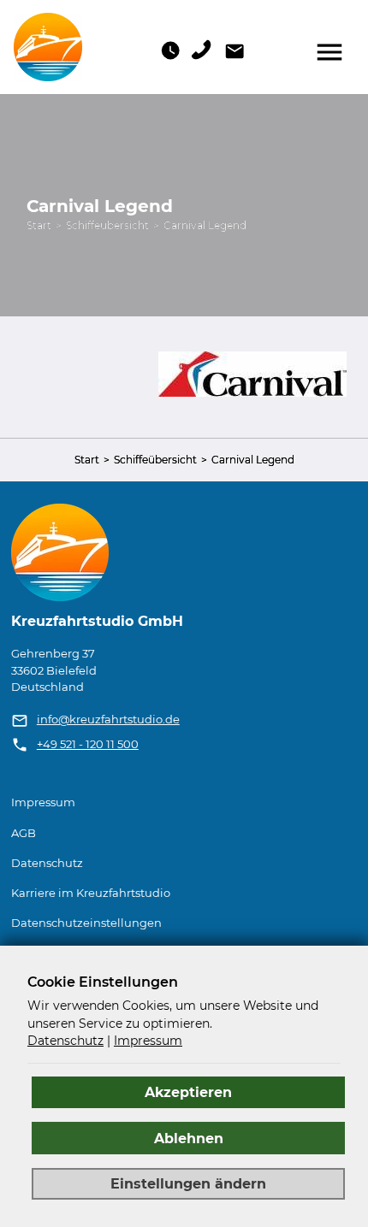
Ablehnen (188, 1138)
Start (39, 225)
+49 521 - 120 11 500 (88, 744)
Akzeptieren (188, 1091)
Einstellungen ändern (188, 1183)
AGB (23, 833)
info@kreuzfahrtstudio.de (108, 719)
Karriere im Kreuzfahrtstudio (90, 893)
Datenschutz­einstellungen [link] (86, 923)
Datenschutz (47, 863)
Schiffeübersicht (107, 225)
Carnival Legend (204, 225)
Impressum (43, 802)
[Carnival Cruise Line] (252, 373)
